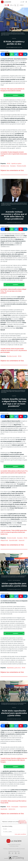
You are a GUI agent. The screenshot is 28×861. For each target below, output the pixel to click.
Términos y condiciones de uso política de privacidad (14, 848)
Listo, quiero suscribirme (20, 834)
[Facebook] (9, 853)
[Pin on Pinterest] (20, 54)
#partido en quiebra (16, 163)
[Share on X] (7, 54)
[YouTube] (19, 853)
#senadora (13, 166)
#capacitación (23, 806)
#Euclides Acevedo (12, 356)
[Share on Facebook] (3, 54)
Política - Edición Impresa (14, 580)
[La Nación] (6, 2)
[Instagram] (16, 853)
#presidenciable (13, 540)
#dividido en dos (5, 166)
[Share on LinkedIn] (25, 54)
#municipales (14, 806)
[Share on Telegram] (16, 54)
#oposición (21, 540)
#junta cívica (11, 809)
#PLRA (8, 163)
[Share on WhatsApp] (12, 54)
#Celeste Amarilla (21, 166)
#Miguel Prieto (4, 540)
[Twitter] (13, 853)
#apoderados (4, 809)
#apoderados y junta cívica (14, 667)
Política (14, 38)
